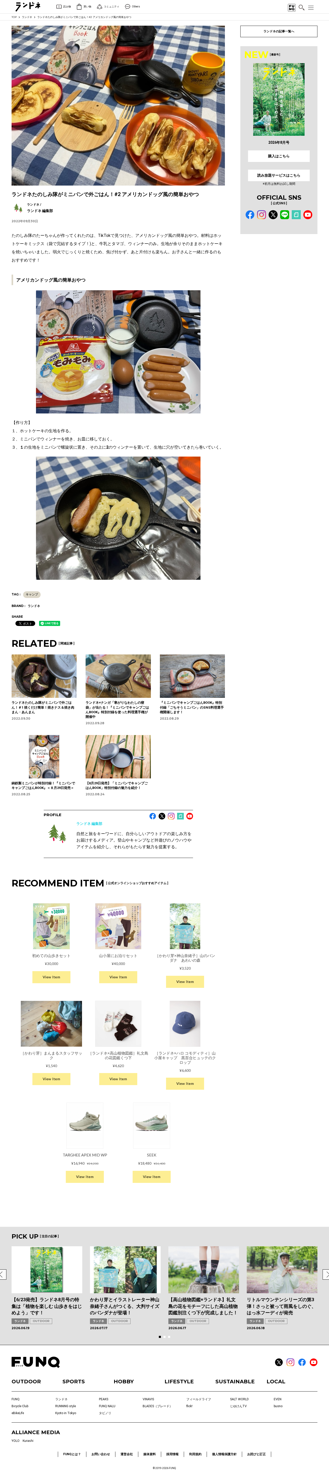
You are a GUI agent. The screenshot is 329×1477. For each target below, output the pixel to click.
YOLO (16, 1441)
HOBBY (124, 1381)
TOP (14, 17)
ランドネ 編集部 (89, 823)
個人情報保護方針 (224, 1454)
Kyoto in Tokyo (65, 1413)
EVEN (277, 1399)
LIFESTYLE (179, 1381)
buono (278, 1406)
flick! (189, 1406)
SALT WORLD (239, 1399)
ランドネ (27, 17)
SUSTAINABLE (235, 1381)
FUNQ (16, 1399)
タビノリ (105, 1413)
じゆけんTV (238, 1406)
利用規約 (195, 1454)
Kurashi (28, 1441)
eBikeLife (18, 1413)
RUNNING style (65, 1406)
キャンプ (32, 594)
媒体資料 (149, 1454)
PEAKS (103, 1399)
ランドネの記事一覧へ (278, 31)
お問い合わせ (101, 1454)
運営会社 (127, 1454)
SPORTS (73, 1381)
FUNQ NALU (107, 1406)
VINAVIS (148, 1399)
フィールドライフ (198, 1399)
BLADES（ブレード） (157, 1406)
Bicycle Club (20, 1406)
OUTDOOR (41, 1321)
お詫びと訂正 (256, 1454)
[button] (160, 1337)
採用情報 (172, 1454)
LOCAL (276, 1381)
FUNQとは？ (72, 1454)
